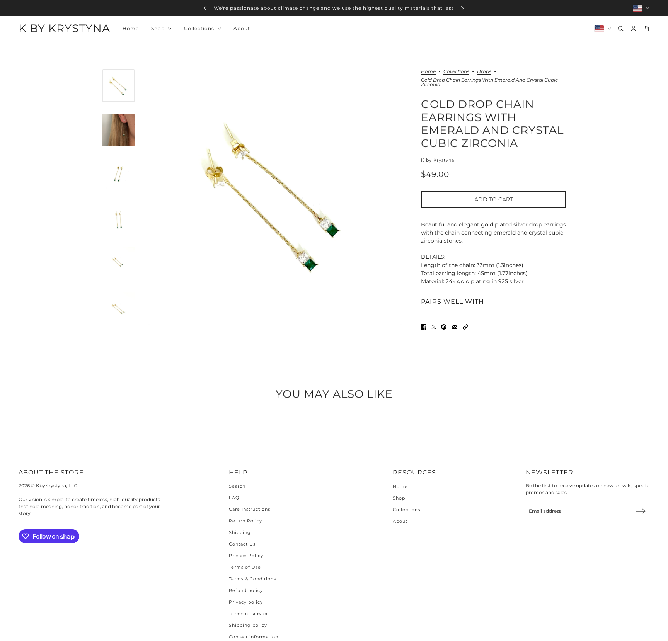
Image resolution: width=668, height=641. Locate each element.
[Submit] (640, 511)
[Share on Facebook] (423, 327)
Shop (399, 498)
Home (428, 71)
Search (237, 486)
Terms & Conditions (252, 578)
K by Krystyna (437, 160)
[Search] (620, 28)
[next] (462, 8)
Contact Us (242, 544)
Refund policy (246, 590)
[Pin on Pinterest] (444, 327)
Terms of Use (245, 567)
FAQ (234, 497)
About (400, 521)
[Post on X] (433, 326)
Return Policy (245, 521)
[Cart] (646, 28)
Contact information (253, 636)
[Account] (633, 28)
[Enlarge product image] (275, 197)
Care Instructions (249, 509)
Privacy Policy (246, 555)
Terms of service (249, 613)
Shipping (240, 532)
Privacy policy (246, 602)
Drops (484, 71)
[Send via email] (454, 327)
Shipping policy (248, 625)
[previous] (205, 8)
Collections (456, 71)
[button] (465, 327)
